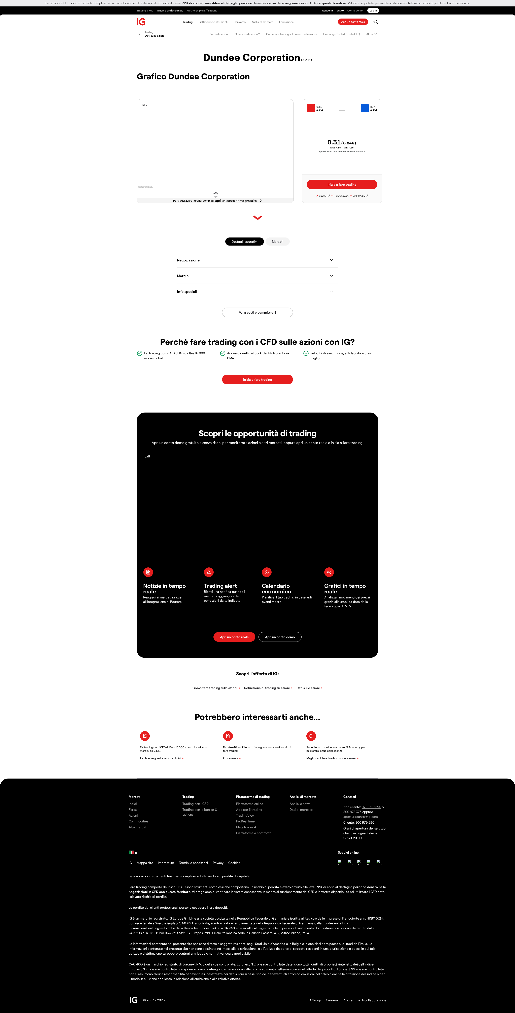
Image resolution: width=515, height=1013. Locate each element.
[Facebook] (340, 862)
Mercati (277, 241)
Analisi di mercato (262, 22)
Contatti (349, 796)
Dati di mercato (301, 809)
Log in (373, 10)
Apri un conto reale (353, 21)
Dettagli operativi (245, 241)
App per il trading (249, 809)
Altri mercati (138, 827)
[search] (375, 21)
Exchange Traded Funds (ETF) (341, 34)
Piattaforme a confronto (253, 833)
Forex (133, 809)
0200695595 (371, 807)
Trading (187, 22)
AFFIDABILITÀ (360, 195)
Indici (133, 804)
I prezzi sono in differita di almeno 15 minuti (342, 151)
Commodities (138, 821)
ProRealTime (245, 821)
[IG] (141, 22)
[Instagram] (350, 862)
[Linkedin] (379, 862)
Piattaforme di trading (253, 796)
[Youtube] (369, 862)
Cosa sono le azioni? (247, 34)
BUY (372, 106)
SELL (319, 106)
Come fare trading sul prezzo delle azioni (291, 34)
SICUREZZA (341, 195)
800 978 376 (352, 812)
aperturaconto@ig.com (360, 816)
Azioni (133, 815)
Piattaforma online (249, 804)
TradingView (245, 815)
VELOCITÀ (324, 195)
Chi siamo (239, 22)
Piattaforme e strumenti (213, 22)
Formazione (286, 22)
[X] (359, 862)
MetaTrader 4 (246, 827)
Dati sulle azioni (218, 34)
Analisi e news (300, 804)
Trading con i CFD (195, 804)
